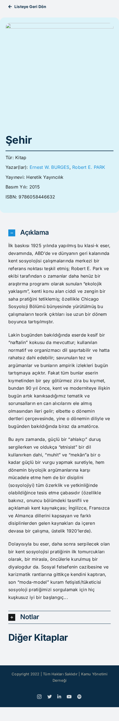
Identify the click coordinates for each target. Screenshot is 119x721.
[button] (59, 233)
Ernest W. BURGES (49, 167)
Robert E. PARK (88, 167)
